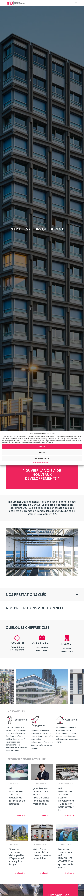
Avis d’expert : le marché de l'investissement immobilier (43, 853)
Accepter (42, 446)
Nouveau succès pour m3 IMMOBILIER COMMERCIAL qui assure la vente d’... (66, 858)
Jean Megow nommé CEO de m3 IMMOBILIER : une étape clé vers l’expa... (41, 796)
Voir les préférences (42, 458)
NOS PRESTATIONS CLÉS (26, 594)
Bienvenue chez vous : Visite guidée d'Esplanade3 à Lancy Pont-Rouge (16, 856)
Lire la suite (20, 816)
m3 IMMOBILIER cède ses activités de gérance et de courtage (17, 796)
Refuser (42, 452)
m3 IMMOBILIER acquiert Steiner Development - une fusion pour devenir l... (66, 799)
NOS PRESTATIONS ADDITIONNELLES (36, 607)
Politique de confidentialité (41, 462)
